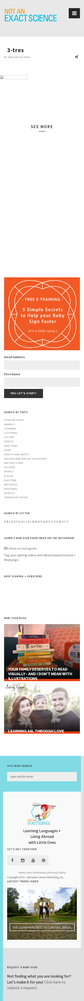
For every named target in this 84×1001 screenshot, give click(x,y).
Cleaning (10, 428)
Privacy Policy (57, 872)
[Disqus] (42, 201)
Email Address (14, 357)
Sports (9, 493)
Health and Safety (17, 454)
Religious (11, 484)
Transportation (16, 497)
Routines (10, 488)
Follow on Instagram (22, 548)
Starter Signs (14, 419)
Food (7, 450)
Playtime (10, 480)
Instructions (13, 462)
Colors (9, 437)
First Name (12, 374)
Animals (9, 424)
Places (8, 475)
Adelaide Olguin (19, 57)
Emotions (11, 445)
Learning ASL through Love (36, 731)
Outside (9, 467)
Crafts (9, 441)
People (9, 471)
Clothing (10, 432)
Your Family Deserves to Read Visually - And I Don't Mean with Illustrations (40, 674)
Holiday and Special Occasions (25, 458)
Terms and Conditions (32, 872)
